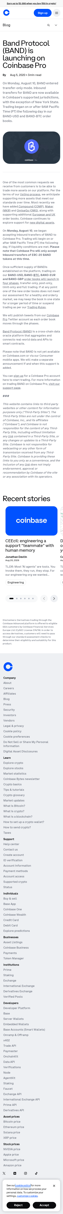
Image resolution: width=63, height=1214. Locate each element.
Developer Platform (16, 1008)
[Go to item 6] (33, 598)
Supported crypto (15, 881)
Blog (6, 699)
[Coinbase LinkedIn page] (14, 1173)
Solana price (11, 1132)
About (7, 683)
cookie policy (22, 1185)
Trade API (9, 1045)
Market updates (14, 800)
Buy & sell (10, 898)
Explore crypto (13, 762)
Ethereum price (13, 1127)
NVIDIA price (11, 1149)
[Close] (54, 1186)
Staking (8, 975)
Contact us (10, 849)
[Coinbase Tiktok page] (36, 1173)
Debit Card (10, 925)
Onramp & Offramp (15, 1035)
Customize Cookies (27, 1196)
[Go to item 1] (11, 598)
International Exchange (19, 986)
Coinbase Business (16, 947)
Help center (11, 844)
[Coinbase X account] (4, 1173)
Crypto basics (12, 784)
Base (6, 1013)
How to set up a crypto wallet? (23, 822)
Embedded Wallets (16, 1024)
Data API (9, 1061)
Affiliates (9, 693)
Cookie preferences (16, 736)
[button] (56, 13)
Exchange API (12, 1094)
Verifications (12, 1067)
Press (7, 704)
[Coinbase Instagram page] (25, 1173)
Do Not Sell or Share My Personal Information (25, 744)
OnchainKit (10, 1056)
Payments (10, 953)
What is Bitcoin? (14, 805)
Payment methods (15, 871)
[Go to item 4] (25, 598)
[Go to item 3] (21, 598)
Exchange (9, 980)
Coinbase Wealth (14, 914)
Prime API (10, 1104)
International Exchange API (21, 1099)
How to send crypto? (17, 827)
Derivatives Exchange (17, 991)
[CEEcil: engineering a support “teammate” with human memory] (31, 547)
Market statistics (14, 773)
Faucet (8, 1088)
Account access (13, 876)
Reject (18, 1205)
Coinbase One (12, 909)
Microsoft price (13, 1160)
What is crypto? (13, 811)
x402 (6, 1040)
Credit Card (11, 920)
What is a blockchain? (17, 816)
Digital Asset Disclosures (20, 751)
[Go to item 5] (29, 598)
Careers (8, 688)
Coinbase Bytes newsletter (21, 779)
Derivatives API (13, 1110)
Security (9, 709)
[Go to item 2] (16, 598)
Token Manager (13, 958)
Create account (13, 855)
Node (6, 1072)
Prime (7, 969)
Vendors (9, 720)
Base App (9, 904)
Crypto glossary (14, 795)
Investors (9, 715)
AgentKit (9, 1078)
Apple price (11, 1154)
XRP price (9, 1137)
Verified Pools (13, 996)
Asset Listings (13, 942)
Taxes (7, 832)
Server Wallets (13, 1018)
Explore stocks (13, 768)
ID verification (13, 860)
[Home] (6, 12)
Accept (44, 1205)
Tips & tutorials (13, 789)
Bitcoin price (11, 1121)
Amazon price (12, 1165)
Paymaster (10, 1051)
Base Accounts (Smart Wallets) (24, 1029)
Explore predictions (16, 930)
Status (7, 887)
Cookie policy (12, 731)
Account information (17, 865)
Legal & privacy (13, 726)
